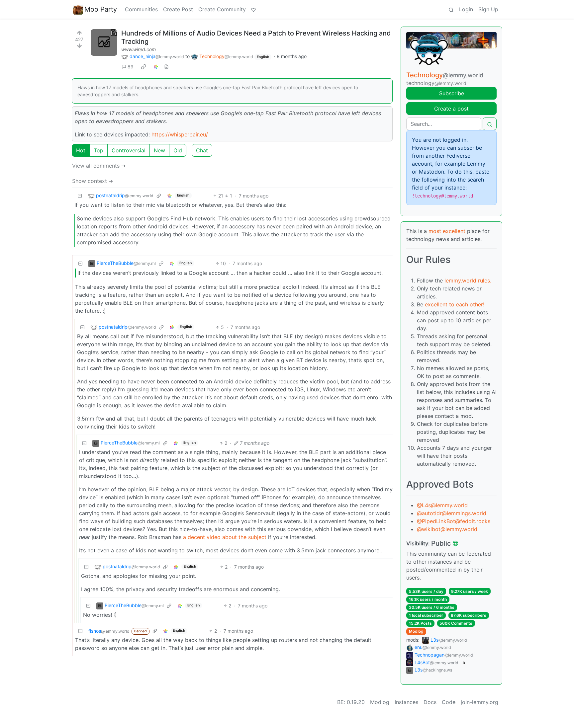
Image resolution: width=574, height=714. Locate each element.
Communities (141, 9)
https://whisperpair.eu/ (179, 134)
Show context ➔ (92, 181)
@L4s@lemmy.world (442, 505)
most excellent (447, 231)
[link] (143, 66)
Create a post (451, 108)
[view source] (166, 66)
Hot (80, 150)
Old (177, 150)
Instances (406, 702)
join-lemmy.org (479, 702)
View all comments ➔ (99, 165)
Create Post (178, 9)
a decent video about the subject (224, 537)
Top (98, 150)
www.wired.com (138, 49)
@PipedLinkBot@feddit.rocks (453, 521)
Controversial (128, 150)
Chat (202, 150)
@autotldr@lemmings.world (451, 513)
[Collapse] (79, 196)
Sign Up (488, 9)
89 (131, 66)
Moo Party (100, 9)
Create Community (222, 9)
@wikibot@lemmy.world (447, 529)
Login (466, 9)
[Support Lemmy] (253, 9)
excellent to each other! (454, 304)
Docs (430, 702)
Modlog (416, 631)
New (159, 150)
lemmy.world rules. (467, 280)
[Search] (451, 9)
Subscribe (451, 93)
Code (448, 702)
